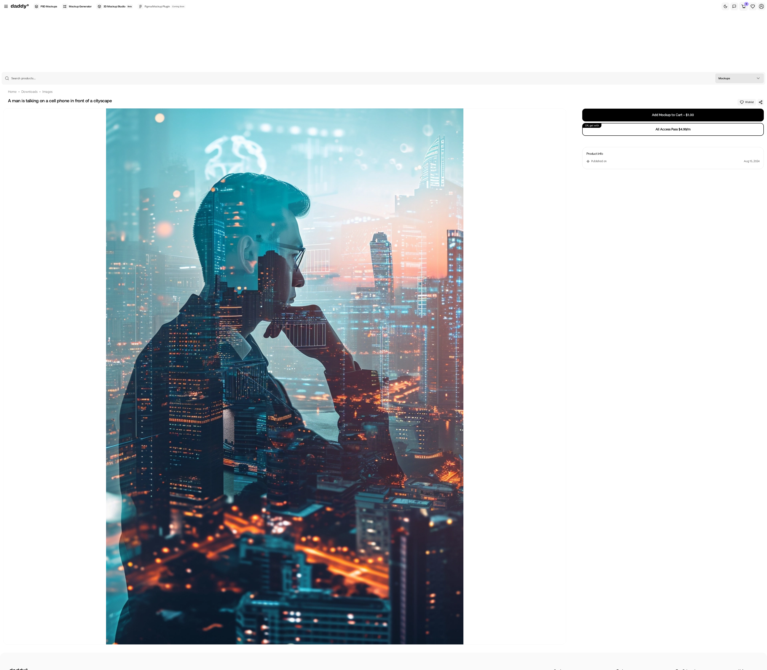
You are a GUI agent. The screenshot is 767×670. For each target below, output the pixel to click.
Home (12, 92)
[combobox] (739, 78)
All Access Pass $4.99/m (637, 127)
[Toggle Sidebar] (6, 6)
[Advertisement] (383, 42)
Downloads (29, 92)
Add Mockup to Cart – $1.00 (673, 115)
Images (47, 92)
